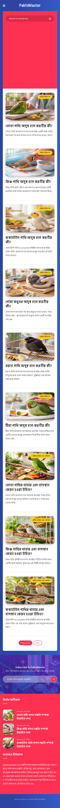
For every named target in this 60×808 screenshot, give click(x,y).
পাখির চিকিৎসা (45, 96)
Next (38, 642)
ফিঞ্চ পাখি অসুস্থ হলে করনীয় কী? (28, 182)
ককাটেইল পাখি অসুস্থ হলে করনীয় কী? (29, 240)
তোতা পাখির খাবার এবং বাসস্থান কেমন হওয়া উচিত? (28, 487)
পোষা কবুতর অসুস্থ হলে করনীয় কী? (27, 304)
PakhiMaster (30, 5)
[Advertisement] (30, 53)
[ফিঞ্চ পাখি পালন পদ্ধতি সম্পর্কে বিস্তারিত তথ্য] (8, 729)
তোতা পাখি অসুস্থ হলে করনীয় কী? (29, 126)
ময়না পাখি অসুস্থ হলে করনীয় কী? (29, 366)
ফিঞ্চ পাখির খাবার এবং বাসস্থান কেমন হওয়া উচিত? (27, 552)
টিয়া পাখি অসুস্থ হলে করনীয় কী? (28, 425)
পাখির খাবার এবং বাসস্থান (41, 455)
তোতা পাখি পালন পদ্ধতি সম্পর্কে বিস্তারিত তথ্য (33, 717)
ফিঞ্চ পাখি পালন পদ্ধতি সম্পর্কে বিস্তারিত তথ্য (32, 731)
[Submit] (50, 19)
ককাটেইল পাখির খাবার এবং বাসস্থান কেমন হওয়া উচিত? (25, 612)
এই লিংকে (21, 784)
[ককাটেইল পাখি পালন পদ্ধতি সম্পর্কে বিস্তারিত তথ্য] (8, 743)
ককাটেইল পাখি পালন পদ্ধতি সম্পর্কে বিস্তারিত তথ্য (35, 745)
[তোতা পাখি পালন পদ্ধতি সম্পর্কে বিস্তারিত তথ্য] (8, 715)
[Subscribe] (54, 679)
